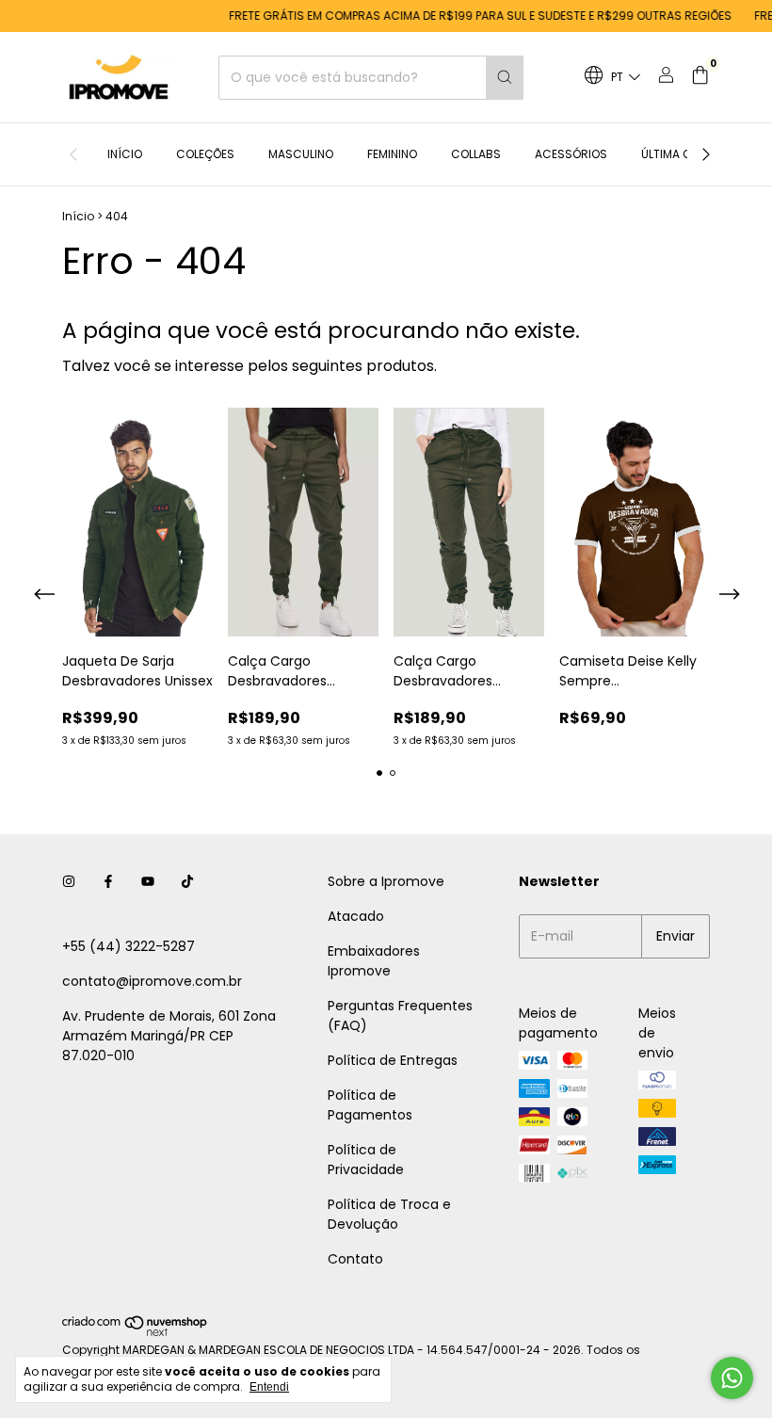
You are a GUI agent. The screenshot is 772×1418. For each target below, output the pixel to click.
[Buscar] (504, 78)
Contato (355, 1258)
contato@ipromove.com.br (152, 981)
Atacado (356, 916)
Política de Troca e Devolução (389, 1214)
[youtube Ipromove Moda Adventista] (147, 882)
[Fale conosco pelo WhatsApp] (732, 1378)
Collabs (476, 154)
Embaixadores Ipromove (374, 961)
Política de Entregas (393, 1060)
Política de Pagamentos (370, 1105)
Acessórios (571, 154)
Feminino (392, 154)
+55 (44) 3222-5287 (128, 946)
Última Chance (685, 154)
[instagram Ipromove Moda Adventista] (68, 882)
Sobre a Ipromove (386, 881)
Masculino (300, 154)
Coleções (205, 154)
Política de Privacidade (366, 1159)
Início (124, 154)
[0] (700, 77)
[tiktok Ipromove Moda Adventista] (187, 882)
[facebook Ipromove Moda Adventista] (108, 882)
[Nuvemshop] (135, 1333)
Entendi (269, 1387)
